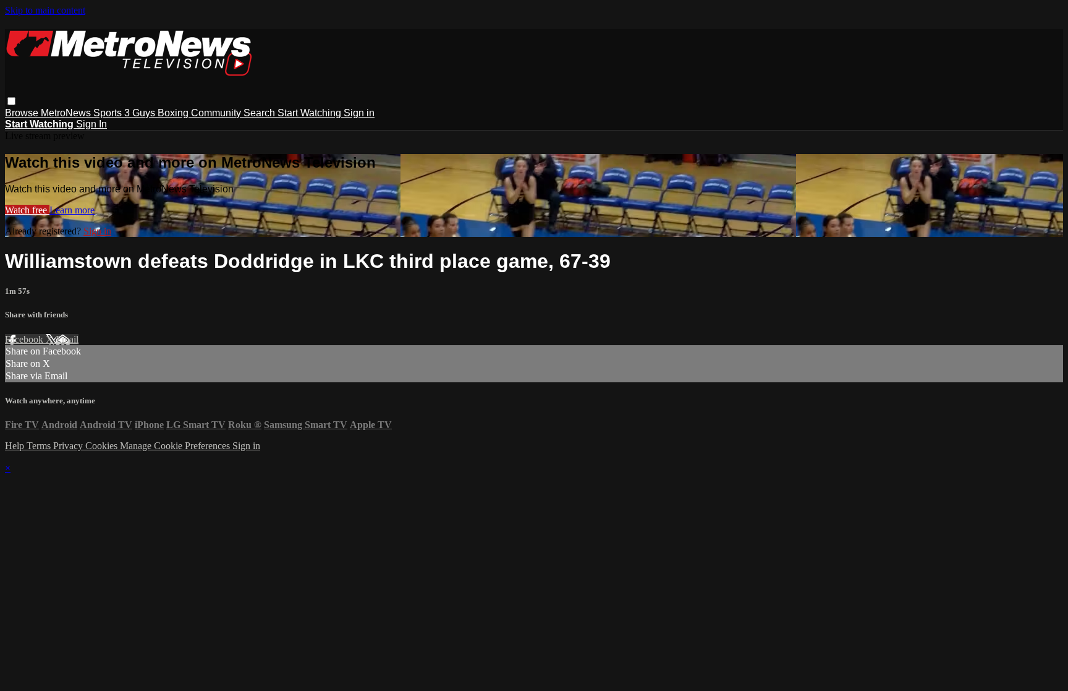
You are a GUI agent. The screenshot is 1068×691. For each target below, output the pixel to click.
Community (217, 113)
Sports (108, 113)
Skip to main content (45, 10)
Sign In (91, 124)
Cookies (102, 445)
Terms (40, 445)
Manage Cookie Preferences (176, 445)
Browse (23, 113)
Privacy (69, 445)
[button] (11, 101)
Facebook (25, 339)
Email (67, 339)
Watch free (27, 210)
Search (261, 113)
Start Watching (311, 113)
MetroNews (67, 113)
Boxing (174, 113)
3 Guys (141, 113)
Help (16, 445)
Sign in (359, 113)
